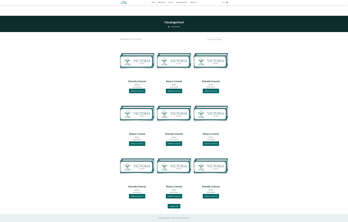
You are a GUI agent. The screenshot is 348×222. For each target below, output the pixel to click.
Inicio (153, 2)
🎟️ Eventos (161, 2)
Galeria (170, 2)
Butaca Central (174, 81)
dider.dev (186, 218)
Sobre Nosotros (181, 2)
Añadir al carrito (137, 91)
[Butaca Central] (174, 60)
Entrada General (137, 81)
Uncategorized (137, 87)
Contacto (193, 2)
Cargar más (174, 206)
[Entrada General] (137, 60)
